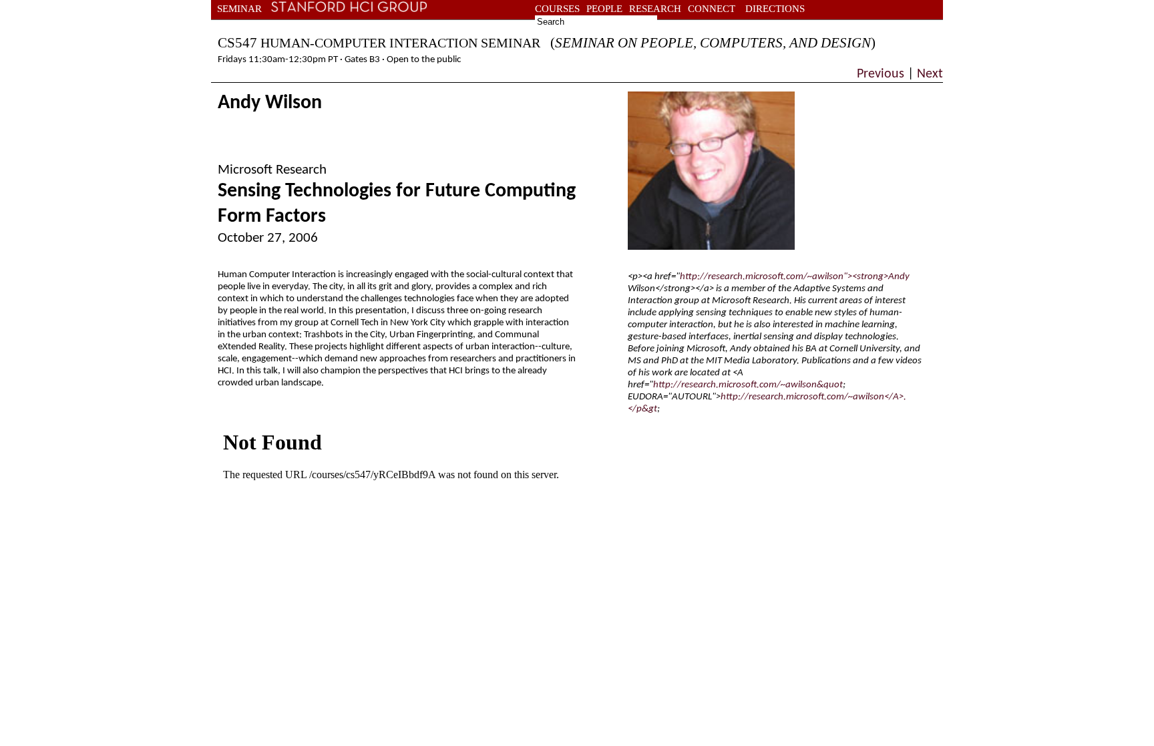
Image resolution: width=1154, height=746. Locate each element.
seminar (239, 8)
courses (557, 8)
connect (711, 8)
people (604, 8)
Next (928, 74)
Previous (882, 74)
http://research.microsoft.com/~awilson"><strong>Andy (795, 277)
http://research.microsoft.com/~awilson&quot (748, 385)
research (655, 8)
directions (775, 8)
